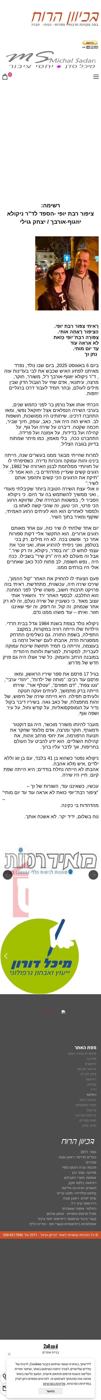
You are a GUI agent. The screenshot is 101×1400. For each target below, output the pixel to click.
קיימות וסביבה (85, 1115)
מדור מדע (89, 1125)
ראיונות (91, 1079)
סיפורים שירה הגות (82, 1053)
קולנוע (91, 1084)
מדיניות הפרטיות (54, 1383)
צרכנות (91, 1110)
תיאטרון (90, 1063)
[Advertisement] (50, 136)
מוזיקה (91, 1058)
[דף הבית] (65, 19)
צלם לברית (88, 1074)
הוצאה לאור (87, 1099)
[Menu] (96, 77)
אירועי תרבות (86, 1069)
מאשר (50, 1391)
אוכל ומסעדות (86, 1105)
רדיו (93, 1089)
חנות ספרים (87, 1120)
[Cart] (4, 77)
